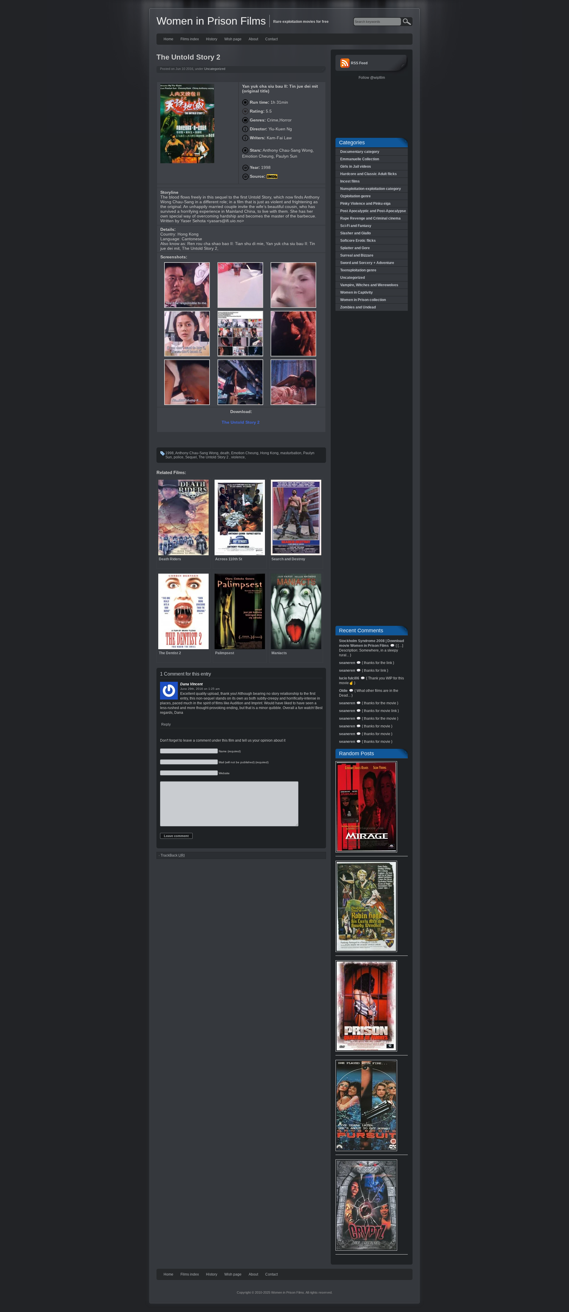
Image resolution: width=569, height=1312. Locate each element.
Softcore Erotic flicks (358, 241)
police (178, 457)
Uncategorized (214, 69)
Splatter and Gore (355, 248)
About (253, 39)
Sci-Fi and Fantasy (355, 226)
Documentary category (359, 152)
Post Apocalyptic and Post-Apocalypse (373, 211)
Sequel (191, 457)
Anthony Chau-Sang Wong (196, 453)
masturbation (290, 453)
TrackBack (173, 855)
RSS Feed (359, 63)
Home (168, 39)
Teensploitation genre (358, 270)
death (224, 453)
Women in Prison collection (363, 300)
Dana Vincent (191, 684)
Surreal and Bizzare (356, 255)
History (211, 39)
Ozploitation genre (355, 196)
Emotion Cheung (244, 453)
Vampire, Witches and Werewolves (369, 285)
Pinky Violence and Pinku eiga (365, 203)
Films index (189, 39)
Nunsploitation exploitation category (370, 189)
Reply (166, 724)
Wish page (233, 39)
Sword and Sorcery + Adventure (367, 263)
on (205, 688)
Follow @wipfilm (372, 78)
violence (238, 457)
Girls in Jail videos (355, 166)
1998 (169, 453)
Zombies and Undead (358, 307)
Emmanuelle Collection (359, 159)
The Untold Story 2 (241, 422)
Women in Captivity (356, 292)
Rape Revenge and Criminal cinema (370, 218)
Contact (271, 39)
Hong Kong (269, 453)
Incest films (350, 181)
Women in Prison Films (211, 21)
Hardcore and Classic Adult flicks (368, 174)
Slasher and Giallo (355, 233)
